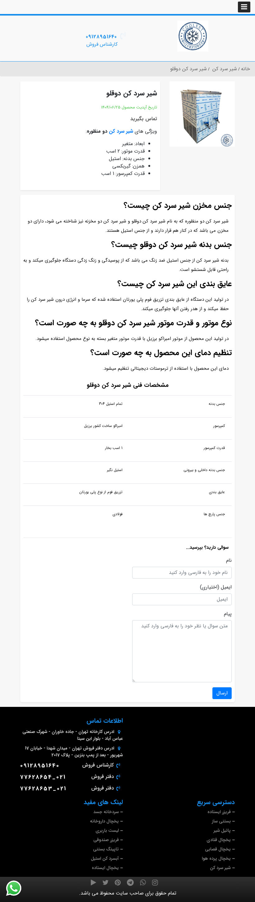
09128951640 (101, 37)
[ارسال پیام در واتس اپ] (17, 888)
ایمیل (226, 587)
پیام (228, 614)
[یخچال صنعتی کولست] (192, 36)
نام (229, 560)
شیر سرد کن (121, 131)
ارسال (222, 693)
